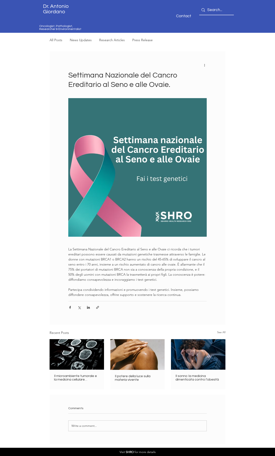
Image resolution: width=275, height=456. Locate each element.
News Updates (81, 40)
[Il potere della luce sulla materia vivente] (137, 354)
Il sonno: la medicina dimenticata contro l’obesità (197, 377)
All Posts (56, 40)
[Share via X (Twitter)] (79, 307)
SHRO (130, 452)
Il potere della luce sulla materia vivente (132, 377)
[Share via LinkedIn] (88, 307)
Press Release (142, 40)
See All (221, 332)
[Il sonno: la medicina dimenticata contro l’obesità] (198, 354)
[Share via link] (97, 307)
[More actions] (204, 65)
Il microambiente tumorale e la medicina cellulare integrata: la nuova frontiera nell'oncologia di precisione (75, 377)
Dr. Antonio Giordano (56, 9)
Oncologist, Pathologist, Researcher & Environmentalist (60, 28)
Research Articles (112, 40)
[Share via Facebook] (70, 307)
